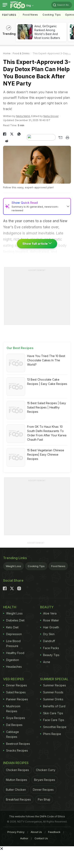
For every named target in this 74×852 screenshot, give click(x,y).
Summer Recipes (54, 685)
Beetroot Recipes (18, 743)
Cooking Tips (36, 566)
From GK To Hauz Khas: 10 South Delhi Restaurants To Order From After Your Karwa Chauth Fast (46, 433)
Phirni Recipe (52, 734)
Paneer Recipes (17, 699)
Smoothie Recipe (54, 727)
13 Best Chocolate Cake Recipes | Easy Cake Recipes (47, 382)
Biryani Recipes (44, 779)
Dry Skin (48, 634)
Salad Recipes (16, 692)
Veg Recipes (13, 679)
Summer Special (54, 679)
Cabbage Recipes (12, 734)
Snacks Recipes (17, 750)
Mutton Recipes (16, 779)
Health (9, 607)
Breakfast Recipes (18, 799)
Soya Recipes (15, 718)
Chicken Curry (45, 770)
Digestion (12, 660)
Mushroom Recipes (13, 708)
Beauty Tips (51, 655)
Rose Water (51, 620)
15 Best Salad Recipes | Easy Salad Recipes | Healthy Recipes (46, 407)
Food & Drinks (21, 53)
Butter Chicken (16, 789)
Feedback (54, 832)
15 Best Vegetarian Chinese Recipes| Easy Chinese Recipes (45, 454)
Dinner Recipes (16, 685)
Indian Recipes (16, 763)
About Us (36, 832)
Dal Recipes (14, 725)
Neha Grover (51, 116)
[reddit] (6, 141)
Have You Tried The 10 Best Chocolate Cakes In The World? (46, 360)
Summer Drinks (53, 699)
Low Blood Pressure (13, 643)
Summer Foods (53, 692)
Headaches (14, 666)
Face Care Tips (53, 720)
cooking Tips (52, 14)
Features (9, 14)
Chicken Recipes (17, 770)
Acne (46, 662)
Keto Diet (12, 627)
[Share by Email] (60, 137)
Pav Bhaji (44, 799)
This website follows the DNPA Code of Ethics (37, 816)
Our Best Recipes (20, 348)
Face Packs (51, 648)
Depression (14, 634)
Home (6, 53)
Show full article (35, 244)
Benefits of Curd (54, 706)
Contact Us (41, 838)
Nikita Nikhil (23, 116)
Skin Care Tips (53, 713)
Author (24, 838)
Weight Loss (13, 566)
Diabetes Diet (15, 620)
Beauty (47, 607)
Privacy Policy (15, 832)
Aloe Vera (50, 613)
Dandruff (49, 641)
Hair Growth (51, 627)
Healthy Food (15, 653)
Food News (30, 14)
